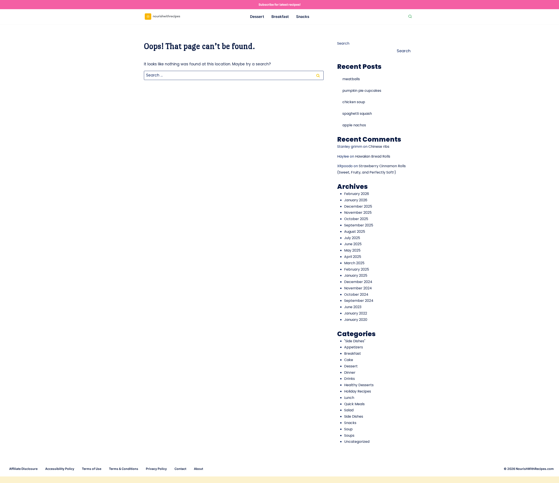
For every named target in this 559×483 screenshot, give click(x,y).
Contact (180, 469)
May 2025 (352, 250)
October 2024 (356, 294)
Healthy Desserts (359, 384)
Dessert (257, 16)
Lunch (349, 397)
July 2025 (352, 237)
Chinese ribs (378, 146)
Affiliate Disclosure (23, 469)
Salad (349, 410)
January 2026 (355, 200)
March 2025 (354, 263)
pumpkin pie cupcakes (361, 90)
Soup (348, 429)
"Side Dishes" (354, 341)
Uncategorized (356, 441)
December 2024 (358, 281)
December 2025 (358, 206)
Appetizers (353, 347)
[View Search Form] (410, 16)
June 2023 (352, 306)
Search (343, 43)
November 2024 (358, 288)
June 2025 (353, 244)
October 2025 (356, 218)
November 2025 (358, 212)
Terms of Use (91, 469)
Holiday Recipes (357, 391)
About (198, 469)
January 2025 (355, 275)
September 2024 (358, 300)
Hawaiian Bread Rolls (372, 156)
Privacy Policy (156, 469)
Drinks (349, 378)
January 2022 (355, 313)
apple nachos (354, 125)
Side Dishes (353, 416)
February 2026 (356, 193)
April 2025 (352, 256)
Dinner (349, 372)
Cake (348, 359)
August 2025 (354, 231)
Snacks (302, 16)
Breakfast (280, 16)
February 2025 (356, 269)
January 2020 (355, 319)
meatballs (351, 79)
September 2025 (358, 225)
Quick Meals (354, 404)
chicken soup (353, 101)
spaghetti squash (357, 113)
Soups (349, 435)
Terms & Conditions (123, 469)
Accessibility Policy (59, 469)
